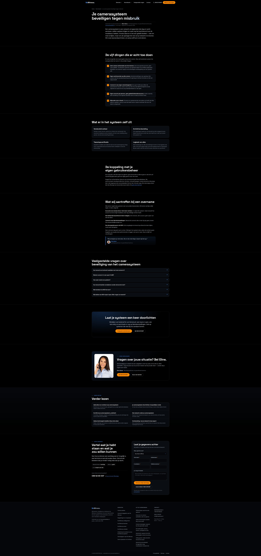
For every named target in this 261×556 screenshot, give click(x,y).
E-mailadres (137, 464)
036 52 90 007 (98, 476)
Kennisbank (127, 2)
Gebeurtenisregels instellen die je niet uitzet (143, 520)
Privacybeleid (156, 553)
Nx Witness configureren (124, 520)
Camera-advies (121, 510)
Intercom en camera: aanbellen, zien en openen (142, 516)
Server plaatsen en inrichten (125, 539)
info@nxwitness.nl (158, 516)
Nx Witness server (122, 526)
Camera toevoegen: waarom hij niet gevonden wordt (143, 525)
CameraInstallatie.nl (110, 25)
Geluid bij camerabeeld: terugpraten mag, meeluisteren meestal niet (142, 544)
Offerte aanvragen (169, 2)
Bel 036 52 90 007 (139, 331)
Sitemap (162, 553)
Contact (148, 2)
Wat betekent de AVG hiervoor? (102, 289)
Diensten (118, 2)
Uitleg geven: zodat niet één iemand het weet (143, 538)
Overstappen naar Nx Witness (125, 536)
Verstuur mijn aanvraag (142, 483)
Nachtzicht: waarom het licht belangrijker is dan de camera (143, 534)
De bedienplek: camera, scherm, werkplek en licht (142, 529)
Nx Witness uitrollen (123, 529)
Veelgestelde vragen (139, 2)
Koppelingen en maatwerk (124, 518)
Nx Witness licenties (122, 523)
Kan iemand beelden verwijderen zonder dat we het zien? (109, 285)
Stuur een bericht (137, 374)
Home (93, 9)
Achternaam (154, 457)
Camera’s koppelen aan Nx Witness (124, 514)
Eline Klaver (114, 241)
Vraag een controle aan (123, 331)
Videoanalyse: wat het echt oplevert (142, 511)
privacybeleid (137, 491)
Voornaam (137, 457)
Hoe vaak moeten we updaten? (101, 280)
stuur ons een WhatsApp (112, 476)
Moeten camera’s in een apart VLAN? (103, 275)
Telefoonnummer (155, 464)
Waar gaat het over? (139, 450)
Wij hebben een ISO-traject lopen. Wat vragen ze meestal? (109, 294)
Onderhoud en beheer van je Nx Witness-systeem (125, 533)
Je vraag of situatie (138, 470)
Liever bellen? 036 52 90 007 (143, 487)
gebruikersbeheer (137, 185)
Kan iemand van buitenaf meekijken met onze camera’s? (109, 270)
